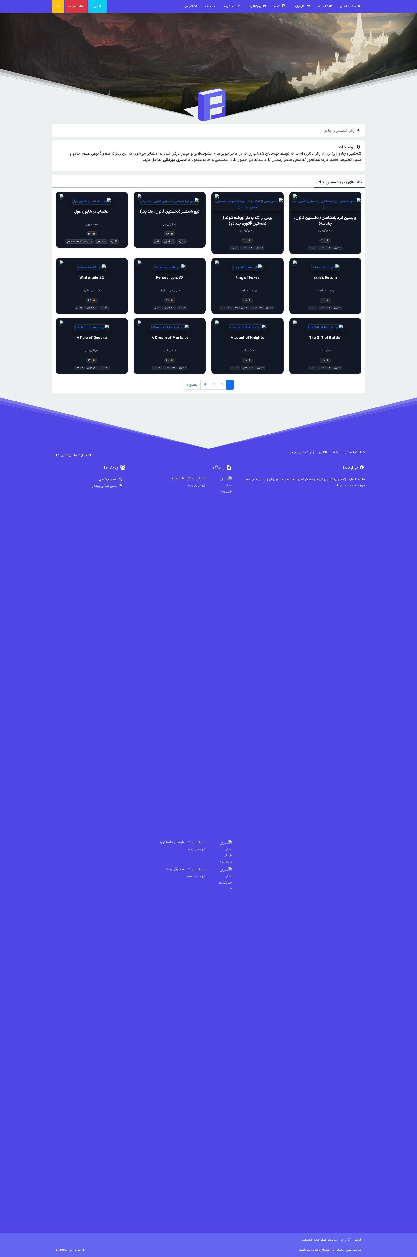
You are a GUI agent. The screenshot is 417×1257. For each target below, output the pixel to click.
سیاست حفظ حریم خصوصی (319, 1239)
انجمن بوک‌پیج (108, 479)
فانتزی (337, 247)
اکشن (312, 247)
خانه (335, 452)
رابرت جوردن (92, 224)
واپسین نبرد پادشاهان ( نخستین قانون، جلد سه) (325, 221)
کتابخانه (323, 6)
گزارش (357, 1239)
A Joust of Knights (247, 338)
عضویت (73, 6)
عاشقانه (79, 368)
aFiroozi (61, 1250)
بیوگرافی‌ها (255, 6)
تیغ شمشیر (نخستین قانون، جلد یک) (169, 211)
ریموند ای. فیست (325, 291)
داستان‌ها (229, 6)
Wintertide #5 (91, 278)
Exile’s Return (325, 278)
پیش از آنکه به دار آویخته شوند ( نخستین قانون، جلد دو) (247, 221)
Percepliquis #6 (169, 278)
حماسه (234, 368)
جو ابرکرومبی (325, 230)
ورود (95, 6)
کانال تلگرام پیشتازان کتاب (71, 455)
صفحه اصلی (348, 6)
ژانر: (339, 131)
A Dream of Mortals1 (170, 338)
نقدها (277, 6)
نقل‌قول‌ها (299, 6)
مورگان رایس (325, 351)
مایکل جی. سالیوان (170, 291)
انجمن (189, 6)
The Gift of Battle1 (325, 338)
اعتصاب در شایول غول (91, 211)
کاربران (345, 1239)
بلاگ (208, 6)
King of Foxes (247, 278)
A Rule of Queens (92, 338)
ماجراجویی (325, 247)
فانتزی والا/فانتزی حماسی (79, 241)
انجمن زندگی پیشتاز (105, 486)
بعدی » (191, 385)
